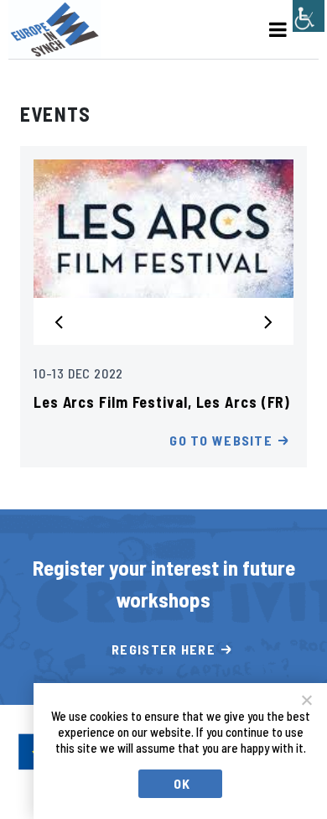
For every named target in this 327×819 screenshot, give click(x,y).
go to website (220, 440)
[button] (64, 320)
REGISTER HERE (163, 649)
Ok (182, 783)
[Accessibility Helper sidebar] (308, 16)
